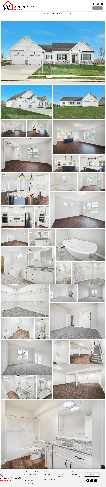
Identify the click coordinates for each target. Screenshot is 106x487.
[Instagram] (91, 480)
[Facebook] (87, 480)
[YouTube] (101, 4)
